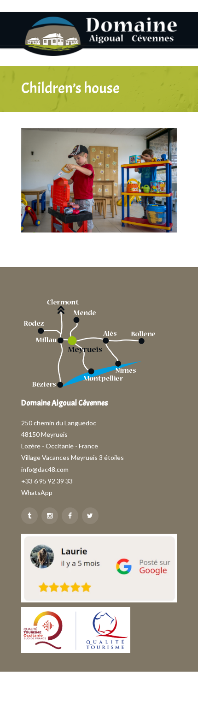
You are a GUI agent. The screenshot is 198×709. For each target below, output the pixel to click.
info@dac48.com (45, 469)
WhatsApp (36, 492)
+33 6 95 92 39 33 (47, 481)
